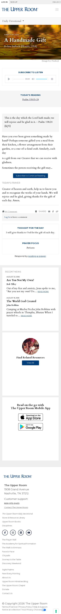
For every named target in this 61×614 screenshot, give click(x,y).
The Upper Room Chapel (13, 585)
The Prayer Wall (9, 540)
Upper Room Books (11, 521)
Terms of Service (9, 607)
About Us (6, 577)
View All (30, 363)
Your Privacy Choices (32, 609)
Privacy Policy (25, 607)
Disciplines (7, 525)
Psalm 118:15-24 (30, 99)
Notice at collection (11, 609)
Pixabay (55, 61)
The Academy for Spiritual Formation (19, 543)
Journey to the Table (11, 559)
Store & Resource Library (13, 518)
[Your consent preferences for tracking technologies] (56, 611)
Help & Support (40, 607)
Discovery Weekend (11, 563)
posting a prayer (37, 256)
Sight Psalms (8, 569)
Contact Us (7, 593)
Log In (4, 2)
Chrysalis (6, 555)
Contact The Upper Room (16, 507)
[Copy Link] (57, 211)
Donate (5, 589)
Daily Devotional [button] (12, 21)
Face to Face (8, 551)
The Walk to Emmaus (11, 547)
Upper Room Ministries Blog (15, 581)
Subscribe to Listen (30, 72)
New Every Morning (11, 573)
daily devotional (17, 514)
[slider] (18, 79)
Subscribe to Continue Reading (30, 176)
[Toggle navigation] (57, 9)
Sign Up (13, 2)
